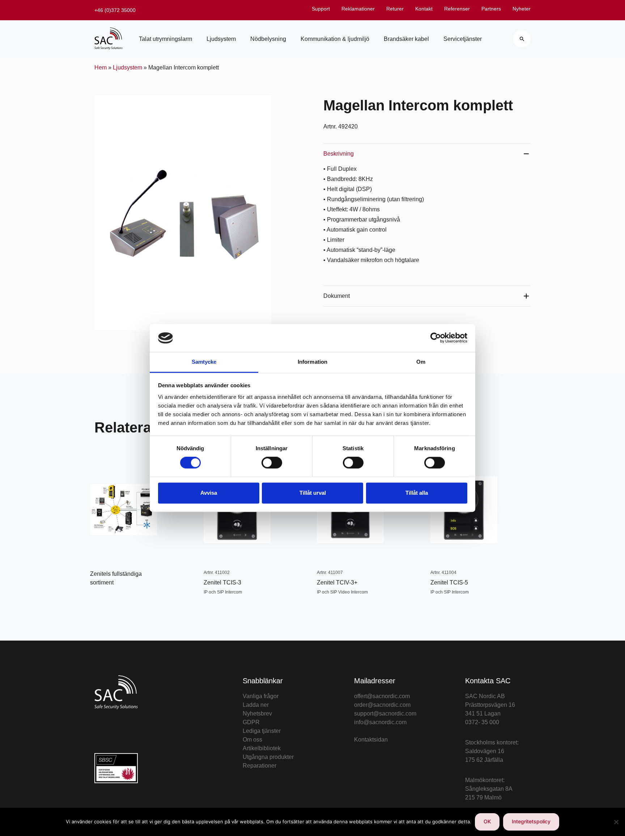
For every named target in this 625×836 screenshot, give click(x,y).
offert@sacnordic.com (382, 696)
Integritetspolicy (531, 821)
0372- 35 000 (482, 722)
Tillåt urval (312, 493)
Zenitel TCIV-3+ (337, 582)
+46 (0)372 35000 (115, 10)
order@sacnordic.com (382, 705)
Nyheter (522, 9)
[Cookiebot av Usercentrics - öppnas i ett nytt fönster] (435, 338)
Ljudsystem (221, 39)
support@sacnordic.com (385, 713)
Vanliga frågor (261, 696)
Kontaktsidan (371, 739)
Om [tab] (420, 362)
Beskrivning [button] (338, 154)
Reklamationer (358, 9)
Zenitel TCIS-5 (449, 582)
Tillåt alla (416, 493)
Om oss (252, 739)
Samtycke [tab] (204, 362)
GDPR (251, 722)
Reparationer (259, 766)
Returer (395, 9)
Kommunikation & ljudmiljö (335, 39)
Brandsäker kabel (406, 39)
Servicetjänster (462, 39)
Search (522, 38)
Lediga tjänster (262, 731)
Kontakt (424, 9)
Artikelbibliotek (262, 748)
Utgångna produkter (268, 757)
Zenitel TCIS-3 (222, 582)
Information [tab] (312, 362)
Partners (491, 9)
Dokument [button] (336, 296)
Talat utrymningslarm (165, 39)
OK (487, 821)
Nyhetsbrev (257, 713)
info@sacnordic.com (380, 722)
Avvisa (208, 493)
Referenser (457, 9)
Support (321, 9)
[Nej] (616, 822)
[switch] (272, 463)
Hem (100, 67)
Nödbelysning (268, 39)
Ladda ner (256, 705)
